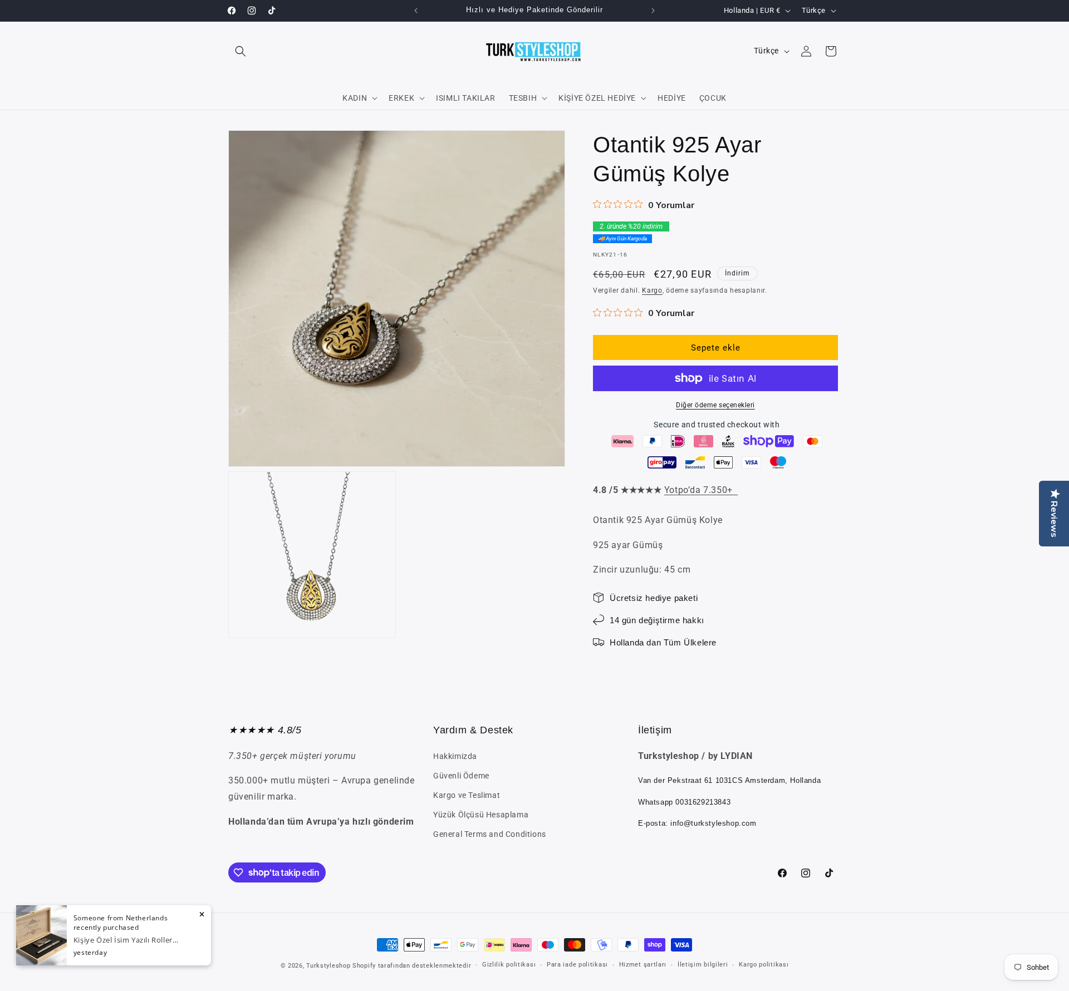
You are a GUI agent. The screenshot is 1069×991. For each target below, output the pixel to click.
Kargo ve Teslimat (466, 795)
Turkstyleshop (328, 965)
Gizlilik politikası (509, 964)
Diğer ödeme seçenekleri (715, 405)
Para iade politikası (577, 964)
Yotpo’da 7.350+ (701, 490)
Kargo (652, 290)
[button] (240, 51)
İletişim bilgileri (703, 964)
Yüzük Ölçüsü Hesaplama (480, 814)
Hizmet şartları (643, 964)
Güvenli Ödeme (461, 775)
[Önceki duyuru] (416, 10)
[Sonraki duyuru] (653, 10)
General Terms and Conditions (489, 834)
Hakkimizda (455, 756)
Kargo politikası (763, 964)
